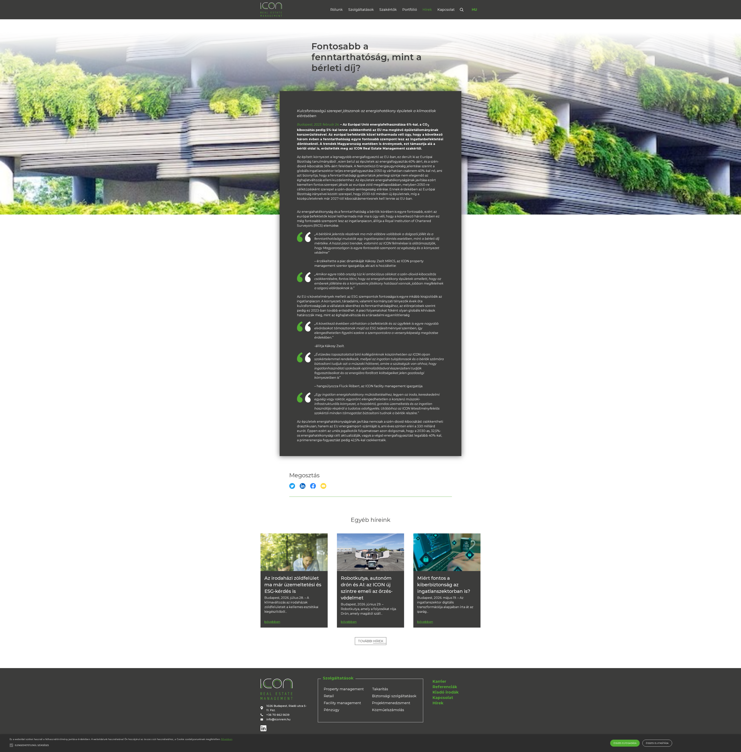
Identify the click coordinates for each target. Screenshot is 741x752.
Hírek (427, 10)
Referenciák (444, 686)
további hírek (370, 641)
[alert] (370, 743)
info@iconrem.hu (278, 719)
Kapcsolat (446, 10)
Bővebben (226, 739)
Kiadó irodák (445, 692)
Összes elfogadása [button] (624, 743)
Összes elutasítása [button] (657, 743)
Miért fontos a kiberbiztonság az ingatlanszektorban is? (443, 584)
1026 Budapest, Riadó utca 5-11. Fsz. (286, 708)
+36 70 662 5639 (277, 715)
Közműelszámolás (388, 710)
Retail (329, 696)
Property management (344, 689)
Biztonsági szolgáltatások (394, 696)
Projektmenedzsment (391, 703)
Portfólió (409, 10)
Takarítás (380, 689)
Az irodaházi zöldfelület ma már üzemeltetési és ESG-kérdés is (292, 584)
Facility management (342, 703)
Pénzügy (331, 710)
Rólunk (336, 10)
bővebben (272, 622)
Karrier (439, 681)
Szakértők (388, 10)
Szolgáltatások (361, 10)
